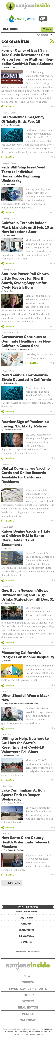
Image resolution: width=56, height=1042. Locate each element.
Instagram (40, 1034)
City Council (26, 917)
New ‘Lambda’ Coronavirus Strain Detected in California (26, 377)
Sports (28, 1001)
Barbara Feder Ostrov (11, 383)
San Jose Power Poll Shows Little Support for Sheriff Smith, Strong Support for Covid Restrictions (25, 280)
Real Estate (28, 1007)
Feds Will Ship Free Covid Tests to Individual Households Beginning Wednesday (23, 174)
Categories (12, 29)
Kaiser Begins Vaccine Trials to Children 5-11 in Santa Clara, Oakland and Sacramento (25, 538)
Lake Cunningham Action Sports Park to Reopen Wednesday (23, 794)
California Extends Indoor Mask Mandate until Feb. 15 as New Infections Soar (27, 227)
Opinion (28, 982)
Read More (9, 107)
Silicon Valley (26, 935)
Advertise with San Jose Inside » (28, 951)
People (28, 1014)
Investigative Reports (28, 989)
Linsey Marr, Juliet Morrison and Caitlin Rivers (21, 703)
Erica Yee (7, 660)
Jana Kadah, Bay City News (14, 803)
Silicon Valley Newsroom (13, 429)
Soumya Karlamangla (12, 125)
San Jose (26, 923)
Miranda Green (9, 603)
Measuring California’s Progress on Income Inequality (27, 654)
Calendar (28, 1020)
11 (54, 212)
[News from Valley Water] (28, 18)
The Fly (28, 995)
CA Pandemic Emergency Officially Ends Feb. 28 (22, 119)
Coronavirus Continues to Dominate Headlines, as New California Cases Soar (26, 341)
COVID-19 (26, 941)
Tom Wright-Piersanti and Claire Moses (18, 349)
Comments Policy (12, 1031)
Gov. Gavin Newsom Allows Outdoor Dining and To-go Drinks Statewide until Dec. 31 (27, 595)
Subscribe (16, 1034)
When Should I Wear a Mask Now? (25, 697)
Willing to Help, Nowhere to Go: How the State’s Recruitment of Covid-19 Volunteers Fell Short (25, 745)
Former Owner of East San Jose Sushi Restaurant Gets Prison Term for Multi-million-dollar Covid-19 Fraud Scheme (27, 57)
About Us (48, 1029)
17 (54, 326)
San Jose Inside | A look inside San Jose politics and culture (28, 966)
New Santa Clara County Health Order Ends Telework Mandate (25, 842)
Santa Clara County (26, 911)
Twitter (32, 1034)
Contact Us (45, 1031)
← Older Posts (12, 883)
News (28, 976)
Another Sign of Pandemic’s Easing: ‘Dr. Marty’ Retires (25, 423)
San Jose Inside (9, 184)
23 (54, 363)
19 (54, 263)
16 (54, 411)
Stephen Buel (8, 291)
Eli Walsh (7, 548)
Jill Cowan (8, 485)
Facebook (25, 1034)
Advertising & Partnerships (30, 1031)
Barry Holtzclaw (9, 67)
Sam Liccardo (26, 929)
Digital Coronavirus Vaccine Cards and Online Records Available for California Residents (25, 475)
